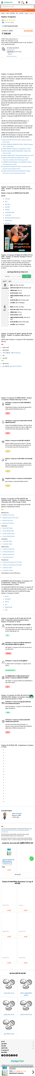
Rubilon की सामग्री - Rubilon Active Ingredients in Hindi (16, 148)
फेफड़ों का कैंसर (8, 220)
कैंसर (6, 201)
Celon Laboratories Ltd (11, 39)
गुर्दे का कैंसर (7, 223)
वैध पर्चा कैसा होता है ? (11, 49)
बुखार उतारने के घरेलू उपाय (15, 366)
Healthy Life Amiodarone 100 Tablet (12, 562)
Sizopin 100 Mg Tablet (9, 533)
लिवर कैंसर (7, 218)
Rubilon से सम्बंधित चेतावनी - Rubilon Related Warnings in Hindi (18, 155)
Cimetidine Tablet (7, 544)
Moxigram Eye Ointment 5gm (10, 517)
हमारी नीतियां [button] (4, 1043)
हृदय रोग (7, 596)
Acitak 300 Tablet (7, 541)
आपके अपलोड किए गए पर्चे (11, 56)
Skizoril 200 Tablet (8, 528)
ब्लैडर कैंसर (7, 207)
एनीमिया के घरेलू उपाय (15, 353)
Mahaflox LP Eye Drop (8, 515)
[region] (13, 65)
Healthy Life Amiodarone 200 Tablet (12, 565)
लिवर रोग (7, 602)
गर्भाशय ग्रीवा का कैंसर (9, 212)
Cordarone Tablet (7, 567)
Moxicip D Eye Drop (8, 520)
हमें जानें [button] (3, 1041)
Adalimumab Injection (8, 554)
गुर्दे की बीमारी (7, 599)
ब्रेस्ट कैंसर (7, 204)
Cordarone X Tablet (8, 570)
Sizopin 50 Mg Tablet (8, 531)
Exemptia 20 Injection (8, 549)
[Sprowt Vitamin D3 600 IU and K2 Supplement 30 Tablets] (9, 852)
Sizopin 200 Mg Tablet (9, 536)
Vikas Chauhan (17, 813)
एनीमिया (4, 353)
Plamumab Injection (8, 557)
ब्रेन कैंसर (7, 209)
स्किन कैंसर (7, 199)
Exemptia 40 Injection (8, 551)
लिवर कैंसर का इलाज (15, 218)
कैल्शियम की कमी (8, 607)
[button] (29, 695)
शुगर (6, 604)
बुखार (4, 366)
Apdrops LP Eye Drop (8, 523)
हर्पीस (6, 610)
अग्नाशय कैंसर (8, 215)
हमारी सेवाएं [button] (3, 1046)
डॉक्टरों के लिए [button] (4, 1048)
